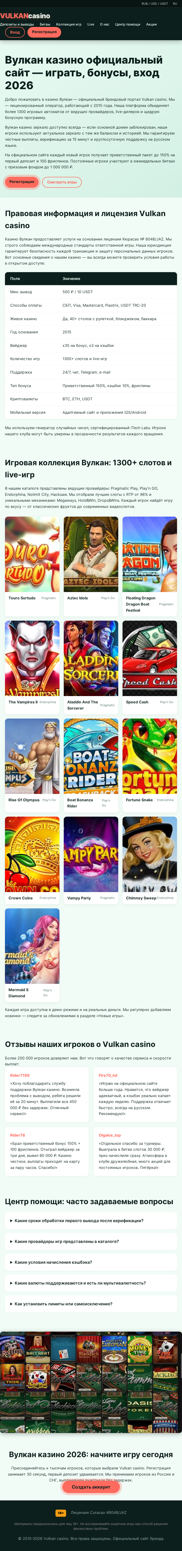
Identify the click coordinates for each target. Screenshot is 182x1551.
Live (90, 24)
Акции (151, 24)
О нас (104, 24)
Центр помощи (127, 24)
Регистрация (44, 31)
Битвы (45, 24)
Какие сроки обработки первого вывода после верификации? (79, 1220)
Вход (15, 32)
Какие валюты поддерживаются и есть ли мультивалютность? (80, 1283)
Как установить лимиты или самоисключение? (64, 1303)
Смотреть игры (62, 182)
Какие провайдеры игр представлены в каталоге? (67, 1241)
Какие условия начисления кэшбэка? (53, 1262)
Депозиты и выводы (17, 24)
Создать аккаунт (91, 1487)
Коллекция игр (69, 24)
